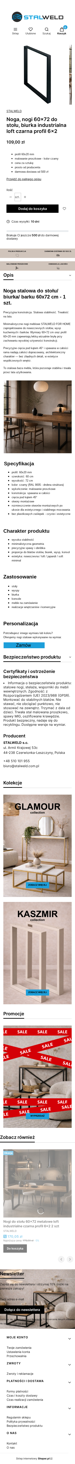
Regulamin (37, 1319)
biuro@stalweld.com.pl (21, 766)
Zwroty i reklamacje (20, 1373)
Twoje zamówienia (19, 1347)
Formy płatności (17, 1391)
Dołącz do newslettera (22, 1310)
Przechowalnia (16, 1356)
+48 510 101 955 (16, 761)
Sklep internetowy (33, 1458)
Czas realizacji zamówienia (25, 1399)
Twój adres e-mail (12, 1299)
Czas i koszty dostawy (22, 1395)
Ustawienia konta (18, 1352)
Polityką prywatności (23, 1323)
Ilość (9, 190)
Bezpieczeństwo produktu (24, 1425)
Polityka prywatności (21, 1421)
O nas (11, 1447)
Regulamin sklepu (19, 1417)
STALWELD (14, 111)
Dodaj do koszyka (32, 209)
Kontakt (12, 1443)
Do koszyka (15, 1248)
